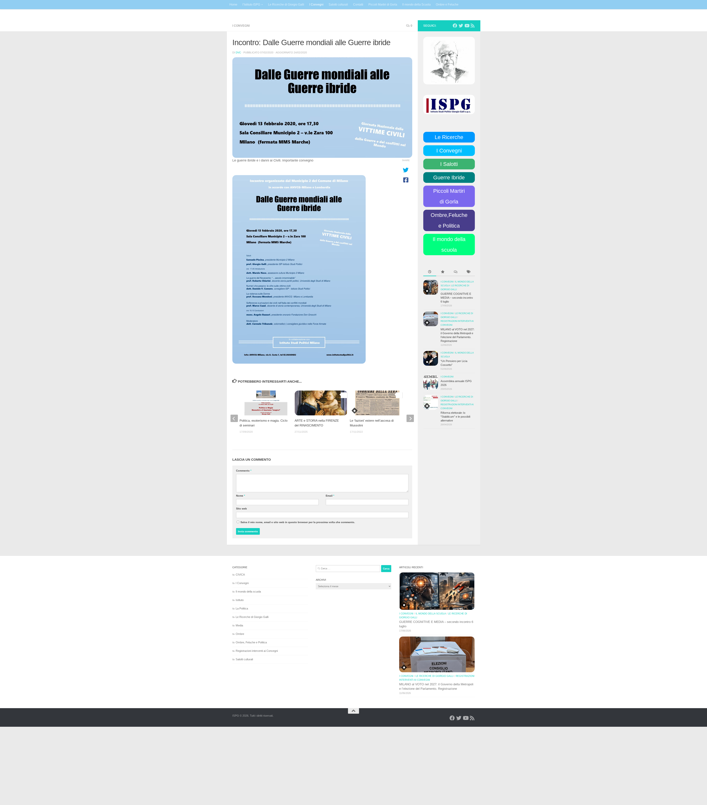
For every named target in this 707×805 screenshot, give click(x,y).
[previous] (234, 418)
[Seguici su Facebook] (455, 25)
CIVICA (240, 574)
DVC (238, 52)
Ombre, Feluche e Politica (251, 642)
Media (239, 625)
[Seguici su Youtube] (467, 25)
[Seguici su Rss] (472, 25)
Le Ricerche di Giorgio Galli (286, 4)
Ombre (240, 633)
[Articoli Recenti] (429, 272)
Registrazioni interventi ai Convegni (257, 650)
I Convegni (316, 4)
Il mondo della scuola (248, 591)
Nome (240, 495)
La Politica (242, 608)
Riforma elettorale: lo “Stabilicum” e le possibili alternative (455, 416)
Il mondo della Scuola (416, 4)
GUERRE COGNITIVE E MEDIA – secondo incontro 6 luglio (457, 297)
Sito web (241, 508)
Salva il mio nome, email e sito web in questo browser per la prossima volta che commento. (297, 522)
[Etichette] (468, 272)
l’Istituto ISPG (251, 4)
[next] (410, 418)
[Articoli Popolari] (442, 272)
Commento (243, 470)
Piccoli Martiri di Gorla (382, 4)
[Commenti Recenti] (455, 272)
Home (233, 4)
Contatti (358, 4)
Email (330, 495)
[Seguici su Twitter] (461, 25)
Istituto (240, 600)
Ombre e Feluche (447, 4)
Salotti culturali (338, 4)
